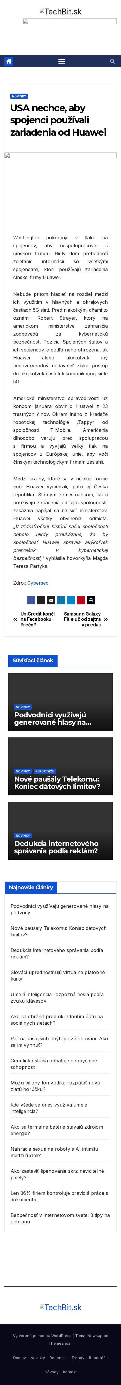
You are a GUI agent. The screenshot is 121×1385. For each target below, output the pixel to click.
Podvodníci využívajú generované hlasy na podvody (50, 722)
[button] (112, 61)
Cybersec (37, 583)
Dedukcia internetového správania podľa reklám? (56, 847)
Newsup (95, 1335)
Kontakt (70, 1371)
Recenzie (58, 1357)
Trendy (77, 1357)
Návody (51, 1371)
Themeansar (60, 1343)
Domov (19, 1357)
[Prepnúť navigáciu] (61, 61)
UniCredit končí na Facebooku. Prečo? (38, 619)
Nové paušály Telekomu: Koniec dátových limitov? (57, 783)
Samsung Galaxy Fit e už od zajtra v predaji (82, 619)
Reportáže (45, 771)
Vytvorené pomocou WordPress (43, 1335)
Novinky (19, 96)
